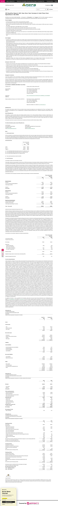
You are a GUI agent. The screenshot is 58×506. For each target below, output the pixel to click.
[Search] (46, 9)
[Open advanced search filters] (48, 9)
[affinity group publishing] (3, 254)
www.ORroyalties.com (42, 104)
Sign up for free (8, 501)
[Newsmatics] (3, 256)
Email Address (4, 498)
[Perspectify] (3, 252)
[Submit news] (3, 250)
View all (56, 1)
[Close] (15, 488)
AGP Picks (2, 1)
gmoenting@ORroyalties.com (11, 128)
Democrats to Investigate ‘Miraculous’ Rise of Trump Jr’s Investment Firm (30, 1)
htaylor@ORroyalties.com (31, 128)
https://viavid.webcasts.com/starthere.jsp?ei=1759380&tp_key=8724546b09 (38, 95)
